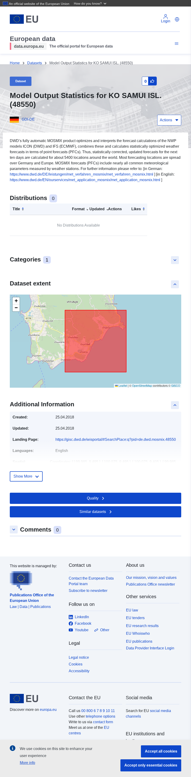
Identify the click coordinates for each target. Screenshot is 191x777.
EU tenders (135, 618)
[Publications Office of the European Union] (36, 579)
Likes (136, 209)
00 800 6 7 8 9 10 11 (98, 711)
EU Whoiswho (138, 633)
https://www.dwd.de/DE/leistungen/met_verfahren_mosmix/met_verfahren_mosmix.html (81, 174)
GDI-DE (28, 119)
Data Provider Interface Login (150, 648)
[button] (90, 3)
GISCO (175, 385)
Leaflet (122, 385)
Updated (97, 209)
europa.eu (48, 710)
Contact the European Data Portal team (91, 581)
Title (16, 209)
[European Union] (36, 698)
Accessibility (79, 671)
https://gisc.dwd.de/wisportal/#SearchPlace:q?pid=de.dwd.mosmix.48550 (115, 439)
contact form (103, 722)
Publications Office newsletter (150, 584)
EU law (132, 610)
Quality (93, 498)
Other (104, 630)
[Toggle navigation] (176, 43)
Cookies (75, 664)
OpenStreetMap (142, 385)
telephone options (100, 716)
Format (78, 209)
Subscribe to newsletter (88, 591)
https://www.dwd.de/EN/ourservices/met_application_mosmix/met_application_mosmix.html (85, 180)
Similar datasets (92, 512)
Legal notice (79, 657)
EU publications (139, 641)
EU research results (142, 626)
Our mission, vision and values (151, 578)
